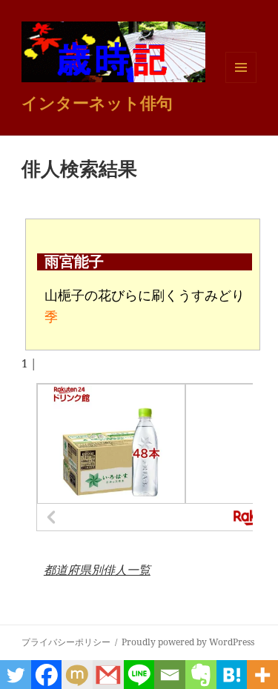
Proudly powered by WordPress (188, 642)
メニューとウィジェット (241, 82)
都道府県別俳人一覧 (97, 570)
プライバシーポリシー (65, 642)
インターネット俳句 (97, 102)
